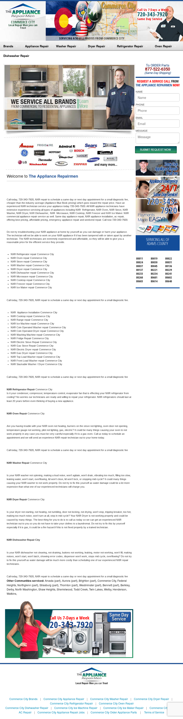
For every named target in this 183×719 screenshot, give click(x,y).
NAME (139, 91)
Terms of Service (154, 712)
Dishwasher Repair (16, 56)
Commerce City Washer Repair (109, 699)
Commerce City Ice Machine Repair (75, 708)
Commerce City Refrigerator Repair (71, 703)
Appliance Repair (37, 46)
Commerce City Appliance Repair (64, 699)
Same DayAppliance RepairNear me (166, 168)
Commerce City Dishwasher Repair (26, 708)
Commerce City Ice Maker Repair (123, 708)
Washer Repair (66, 46)
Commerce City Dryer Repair (151, 699)
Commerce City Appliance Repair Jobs (61, 712)
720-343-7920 (152, 14)
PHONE (140, 104)
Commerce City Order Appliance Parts (114, 712)
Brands (8, 46)
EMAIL (139, 117)
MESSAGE (142, 130)
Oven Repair (163, 46)
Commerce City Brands (23, 699)
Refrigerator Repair (130, 46)
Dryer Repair (96, 46)
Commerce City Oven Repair (116, 703)
